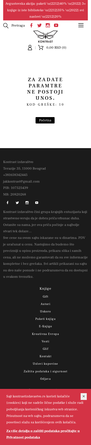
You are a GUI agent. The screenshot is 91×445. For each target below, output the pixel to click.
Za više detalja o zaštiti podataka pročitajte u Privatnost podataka (43, 434)
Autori (46, 304)
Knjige (46, 288)
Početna (45, 120)
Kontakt (45, 356)
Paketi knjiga (45, 319)
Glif (45, 349)
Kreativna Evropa (45, 334)
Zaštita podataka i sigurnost (45, 371)
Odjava (45, 379)
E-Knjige (45, 326)
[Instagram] (48, 25)
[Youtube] (57, 25)
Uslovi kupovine (45, 364)
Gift (45, 297)
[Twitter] (40, 25)
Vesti (45, 341)
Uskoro (45, 311)
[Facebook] (32, 25)
